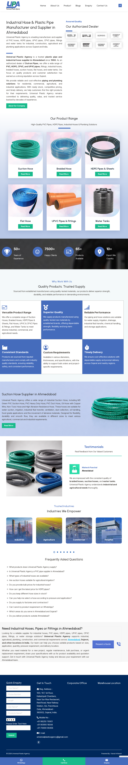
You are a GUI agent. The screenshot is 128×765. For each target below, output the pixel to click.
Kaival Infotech (116, 754)
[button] (54, 552)
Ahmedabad (74, 639)
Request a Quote (103, 644)
